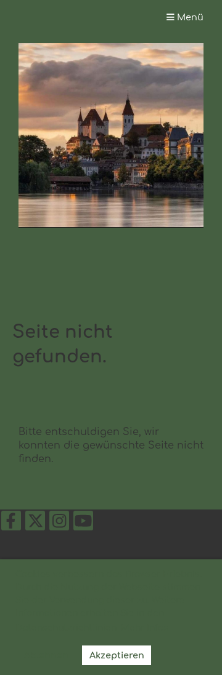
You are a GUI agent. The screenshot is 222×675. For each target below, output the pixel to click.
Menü (189, 17)
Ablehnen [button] (46, 655)
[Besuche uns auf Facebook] (11, 524)
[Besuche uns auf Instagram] (59, 524)
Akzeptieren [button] (116, 655)
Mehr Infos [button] (144, 628)
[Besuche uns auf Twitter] (35, 524)
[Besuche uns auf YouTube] (83, 524)
